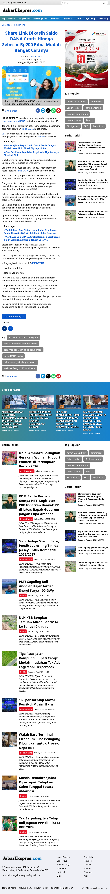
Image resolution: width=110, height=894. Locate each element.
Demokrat (98, 126)
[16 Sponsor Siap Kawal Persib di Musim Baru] (9, 705)
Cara (4, 133)
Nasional (68, 18)
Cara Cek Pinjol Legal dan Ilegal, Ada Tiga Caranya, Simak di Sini (32, 154)
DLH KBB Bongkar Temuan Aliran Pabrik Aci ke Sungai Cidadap (93, 212)
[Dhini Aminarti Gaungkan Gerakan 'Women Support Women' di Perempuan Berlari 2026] (70, 146)
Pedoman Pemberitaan (61, 887)
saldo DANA (28, 128)
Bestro (89, 120)
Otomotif (87, 864)
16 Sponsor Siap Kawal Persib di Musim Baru (37, 702)
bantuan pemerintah (77, 113)
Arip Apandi (36, 56)
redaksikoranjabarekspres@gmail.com (21, 875)
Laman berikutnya (13, 316)
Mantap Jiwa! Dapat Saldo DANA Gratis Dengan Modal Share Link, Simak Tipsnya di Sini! (30, 147)
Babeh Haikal (73, 107)
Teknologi (103, 18)
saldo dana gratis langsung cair (20, 362)
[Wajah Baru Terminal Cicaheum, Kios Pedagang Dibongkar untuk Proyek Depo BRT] (9, 739)
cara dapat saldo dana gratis (23, 337)
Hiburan (87, 868)
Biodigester (72, 126)
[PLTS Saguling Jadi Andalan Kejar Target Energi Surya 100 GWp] (70, 200)
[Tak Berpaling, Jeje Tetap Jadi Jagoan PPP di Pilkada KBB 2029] (9, 823)
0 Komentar (11, 110)
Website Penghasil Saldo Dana (19, 368)
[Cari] (104, 3)
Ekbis (78, 18)
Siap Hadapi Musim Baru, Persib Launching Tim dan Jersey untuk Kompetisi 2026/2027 (93, 182)
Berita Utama (26, 519)
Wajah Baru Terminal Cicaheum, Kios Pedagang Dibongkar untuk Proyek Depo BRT (39, 741)
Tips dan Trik (19, 24)
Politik (23, 796)
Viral (86, 876)
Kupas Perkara (8, 18)
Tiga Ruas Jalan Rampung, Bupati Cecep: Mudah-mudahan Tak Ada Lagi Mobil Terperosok (40, 660)
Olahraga (88, 872)
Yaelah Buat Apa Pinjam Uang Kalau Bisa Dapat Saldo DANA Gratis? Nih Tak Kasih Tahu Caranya (30, 231)
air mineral (96, 101)
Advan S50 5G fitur (76, 101)
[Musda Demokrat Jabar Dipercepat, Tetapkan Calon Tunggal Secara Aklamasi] (9, 782)
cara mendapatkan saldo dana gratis (22, 349)
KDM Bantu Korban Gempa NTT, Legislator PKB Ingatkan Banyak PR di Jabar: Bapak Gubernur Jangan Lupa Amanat (92, 165)
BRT (86, 126)
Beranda (6, 24)
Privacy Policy (41, 887)
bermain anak (74, 120)
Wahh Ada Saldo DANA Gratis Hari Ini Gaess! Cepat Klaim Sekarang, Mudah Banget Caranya (32, 238)
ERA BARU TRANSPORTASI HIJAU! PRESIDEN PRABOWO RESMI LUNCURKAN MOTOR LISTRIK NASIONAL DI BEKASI (68, 419)
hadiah (41, 136)
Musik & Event (26, 471)
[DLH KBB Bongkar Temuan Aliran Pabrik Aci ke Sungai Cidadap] (70, 215)
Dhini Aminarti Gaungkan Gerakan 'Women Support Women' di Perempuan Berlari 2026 (91, 146)
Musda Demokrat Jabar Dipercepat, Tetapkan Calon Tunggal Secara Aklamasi (37, 784)
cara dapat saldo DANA (13, 121)
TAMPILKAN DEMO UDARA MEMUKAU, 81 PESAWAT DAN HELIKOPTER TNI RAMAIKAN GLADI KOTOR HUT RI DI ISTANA (94, 421)
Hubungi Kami (25, 887)
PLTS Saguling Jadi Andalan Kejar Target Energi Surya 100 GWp (93, 197)
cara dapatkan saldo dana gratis (20, 343)
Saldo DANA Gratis (13, 355)
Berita (23, 595)
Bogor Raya (24, 18)
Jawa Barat (55, 18)
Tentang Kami (9, 887)
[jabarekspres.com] (22, 11)
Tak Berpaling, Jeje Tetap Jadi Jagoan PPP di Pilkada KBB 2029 (39, 822)
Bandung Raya (40, 18)
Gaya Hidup (90, 18)
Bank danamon (93, 107)
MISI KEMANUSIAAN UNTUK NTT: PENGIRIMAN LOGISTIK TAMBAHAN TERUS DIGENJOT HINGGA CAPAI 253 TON (14, 419)
